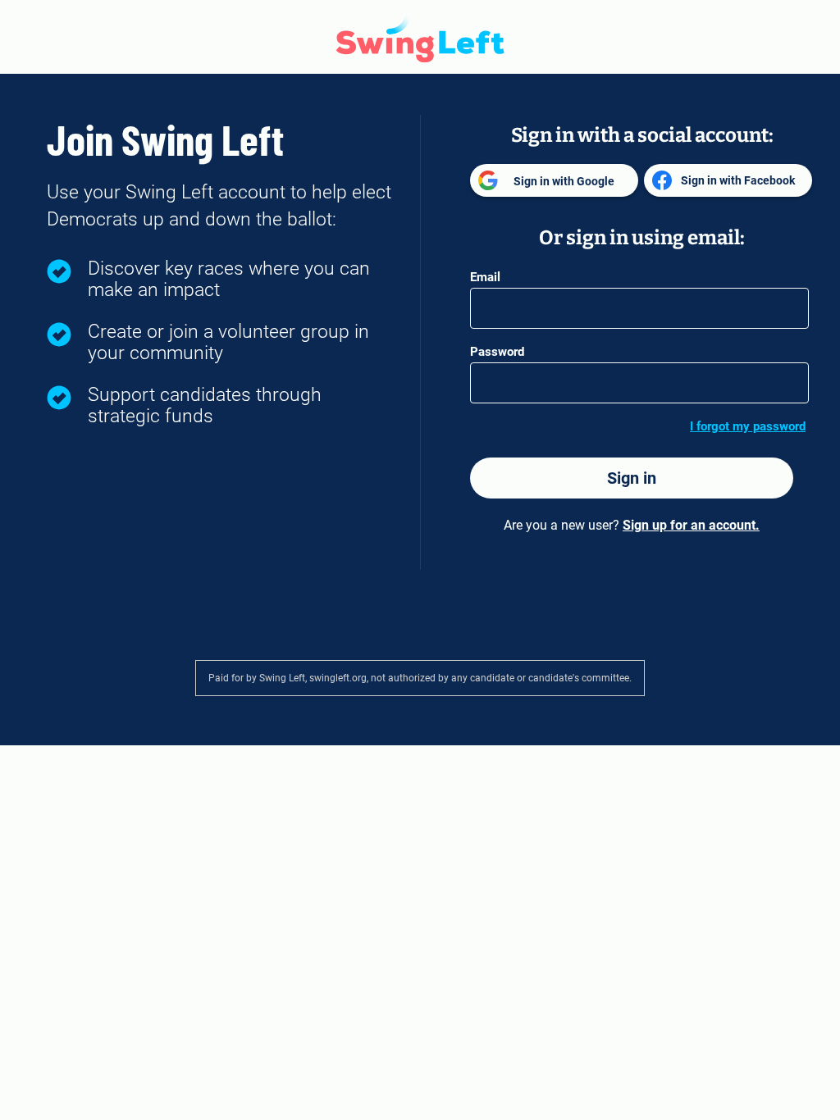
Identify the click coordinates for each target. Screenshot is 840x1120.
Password (497, 351)
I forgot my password (748, 426)
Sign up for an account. (691, 525)
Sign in (631, 478)
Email (485, 277)
